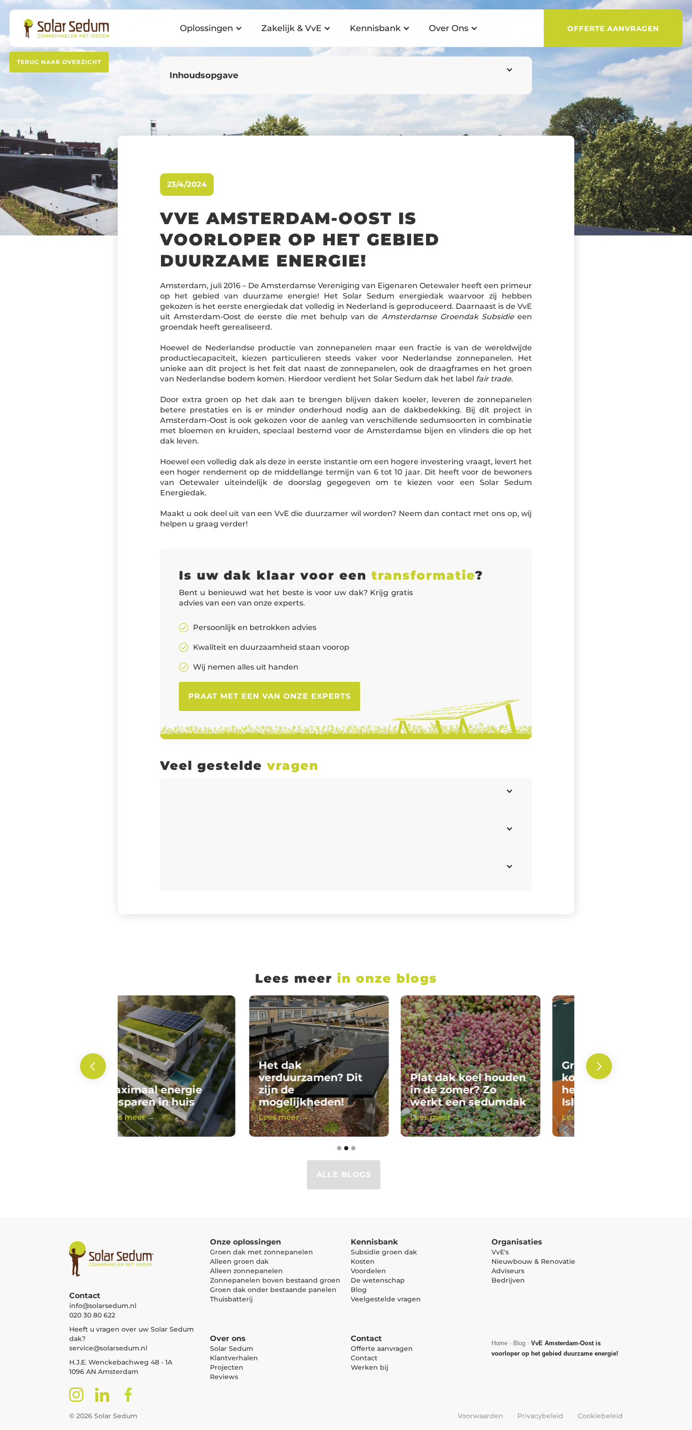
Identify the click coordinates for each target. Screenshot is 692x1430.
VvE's (500, 1252)
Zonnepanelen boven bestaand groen (275, 1280)
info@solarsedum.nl (103, 1305)
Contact (364, 1358)
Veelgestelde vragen (386, 1299)
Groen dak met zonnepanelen (261, 1252)
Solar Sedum (231, 1348)
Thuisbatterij (231, 1299)
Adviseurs (507, 1271)
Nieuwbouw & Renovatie (533, 1261)
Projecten (226, 1367)
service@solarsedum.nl (108, 1348)
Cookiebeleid (600, 1416)
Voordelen (368, 1271)
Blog (359, 1289)
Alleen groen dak (239, 1261)
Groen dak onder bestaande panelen (273, 1289)
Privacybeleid (540, 1416)
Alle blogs (343, 1174)
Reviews (224, 1377)
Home (499, 1343)
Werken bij (369, 1367)
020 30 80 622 (92, 1315)
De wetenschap (378, 1280)
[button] (211, 28)
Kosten (363, 1261)
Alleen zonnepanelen (246, 1271)
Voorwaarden (480, 1416)
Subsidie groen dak (384, 1252)
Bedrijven (508, 1280)
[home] (61, 28)
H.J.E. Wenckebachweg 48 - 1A (120, 1362)
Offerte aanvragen (382, 1348)
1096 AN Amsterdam (103, 1371)
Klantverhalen (234, 1358)
